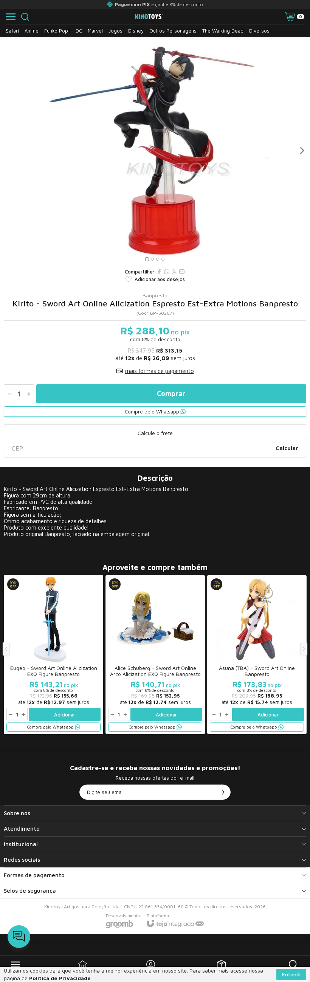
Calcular (287, 448)
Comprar (171, 394)
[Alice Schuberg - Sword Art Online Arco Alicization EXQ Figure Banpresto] (155, 654)
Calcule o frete (155, 433)
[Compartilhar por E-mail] (181, 271)
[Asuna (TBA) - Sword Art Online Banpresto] (257, 654)
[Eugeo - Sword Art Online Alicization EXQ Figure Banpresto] (53, 654)
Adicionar (64, 715)
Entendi (291, 974)
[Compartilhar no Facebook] (159, 271)
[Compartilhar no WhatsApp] (166, 271)
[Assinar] (223, 792)
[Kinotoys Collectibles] (149, 17)
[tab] (147, 259)
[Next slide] (301, 150)
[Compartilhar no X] (174, 271)
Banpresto (155, 295)
